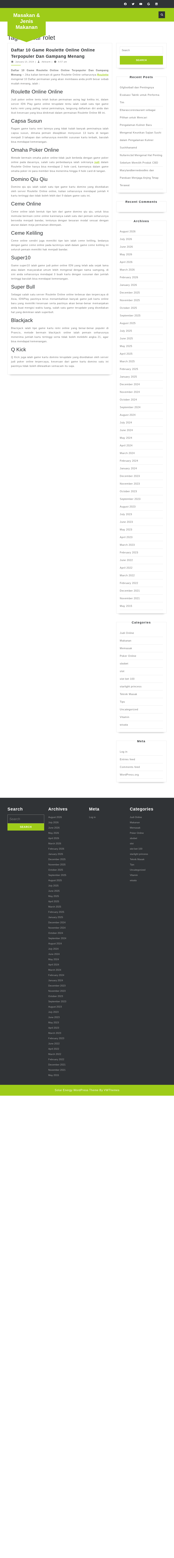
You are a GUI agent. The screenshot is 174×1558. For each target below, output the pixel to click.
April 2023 (126, 537)
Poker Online (128, 655)
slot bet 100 (127, 678)
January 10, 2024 (24, 62)
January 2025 (128, 376)
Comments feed (130, 766)
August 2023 (128, 506)
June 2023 (126, 521)
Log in (123, 751)
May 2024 (126, 437)
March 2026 (127, 269)
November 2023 (130, 483)
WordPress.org (129, 774)
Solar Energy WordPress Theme (77, 1090)
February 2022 (129, 583)
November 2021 (130, 598)
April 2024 (126, 445)
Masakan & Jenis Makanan (26, 21)
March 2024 (127, 453)
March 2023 (127, 544)
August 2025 (128, 323)
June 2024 (126, 430)
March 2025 (127, 361)
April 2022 (126, 567)
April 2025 (126, 353)
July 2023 (126, 514)
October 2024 (128, 399)
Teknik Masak (128, 694)
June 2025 (126, 338)
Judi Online (127, 632)
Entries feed (127, 759)
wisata (124, 724)
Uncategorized (129, 709)
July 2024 (126, 422)
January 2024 (128, 468)
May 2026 (126, 254)
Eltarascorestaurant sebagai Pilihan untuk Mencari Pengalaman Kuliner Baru (137, 117)
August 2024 (128, 414)
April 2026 (126, 262)
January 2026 (128, 284)
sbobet (124, 663)
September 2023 (130, 498)
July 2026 (126, 239)
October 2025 (128, 307)
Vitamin (124, 717)
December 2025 (130, 292)
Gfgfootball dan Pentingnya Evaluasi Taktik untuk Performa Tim (139, 95)
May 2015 (126, 605)
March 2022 (127, 575)
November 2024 (130, 391)
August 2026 (128, 231)
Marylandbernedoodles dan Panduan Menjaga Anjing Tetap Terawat (139, 178)
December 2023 (130, 476)
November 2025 (130, 300)
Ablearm (46, 62)
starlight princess (131, 686)
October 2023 (128, 491)
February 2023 (129, 552)
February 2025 (129, 369)
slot (122, 671)
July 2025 (126, 330)
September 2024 (130, 407)
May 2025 (126, 346)
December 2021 (130, 590)
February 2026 (129, 277)
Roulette (103, 74)
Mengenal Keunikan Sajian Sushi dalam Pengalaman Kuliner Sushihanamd (140, 140)
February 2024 (129, 460)
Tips (122, 701)
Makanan (125, 640)
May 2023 (126, 529)
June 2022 (126, 560)
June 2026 (126, 246)
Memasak (126, 648)
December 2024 (130, 384)
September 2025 (130, 315)
